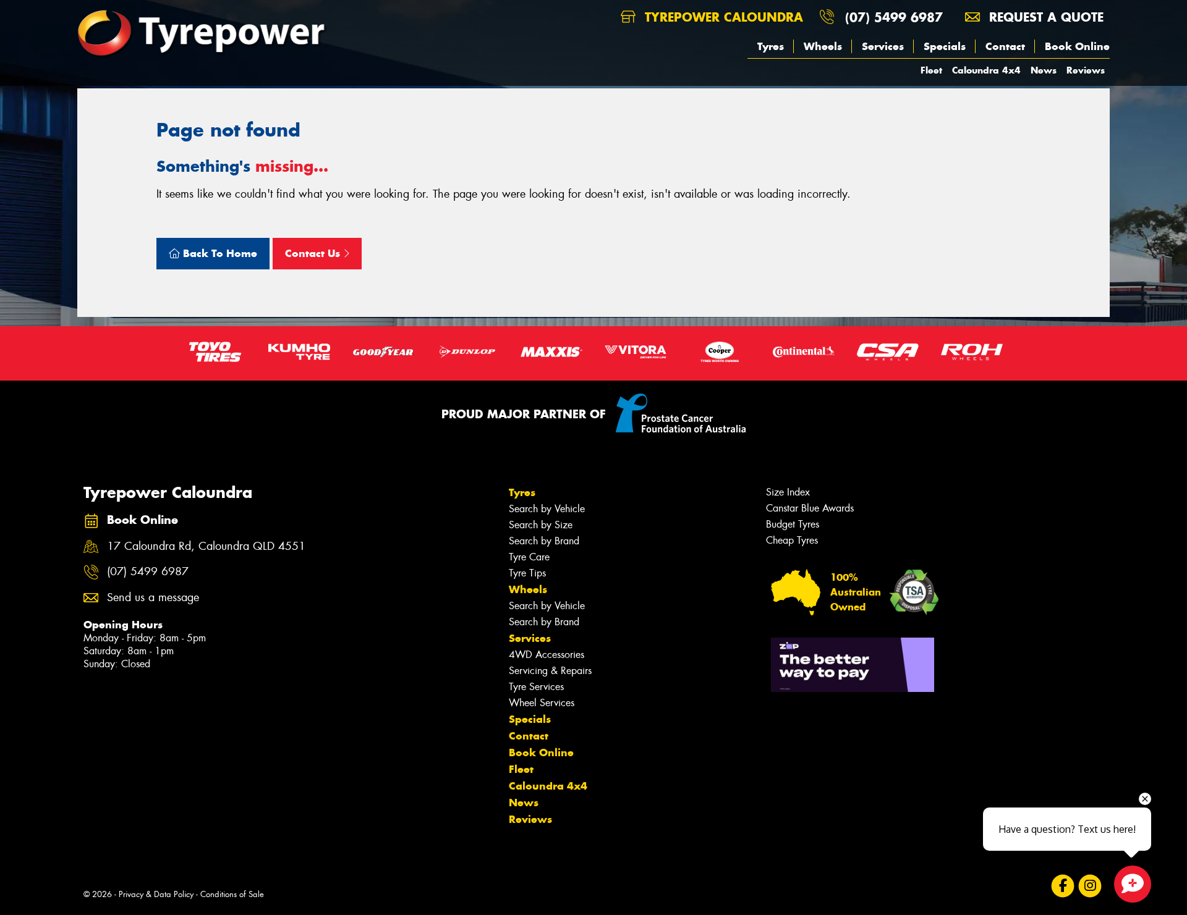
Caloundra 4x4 (986, 70)
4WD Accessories (546, 654)
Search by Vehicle (547, 508)
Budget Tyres (792, 524)
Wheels (823, 46)
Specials (945, 46)
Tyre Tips (527, 573)
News (1044, 70)
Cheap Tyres (792, 540)
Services (883, 46)
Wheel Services (541, 702)
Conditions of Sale (232, 894)
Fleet (931, 70)
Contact (1005, 46)
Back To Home (218, 253)
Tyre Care (529, 556)
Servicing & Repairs (550, 670)
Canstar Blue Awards (810, 508)
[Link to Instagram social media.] (1090, 886)
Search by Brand (544, 540)
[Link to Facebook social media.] (1063, 886)
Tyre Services (536, 686)
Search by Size (540, 524)
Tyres (770, 46)
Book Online (1077, 46)
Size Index (788, 492)
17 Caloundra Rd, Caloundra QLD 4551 (206, 546)
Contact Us (314, 253)
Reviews (1085, 70)
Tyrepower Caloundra (721, 17)
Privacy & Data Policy (156, 894)
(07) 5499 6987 (894, 17)
